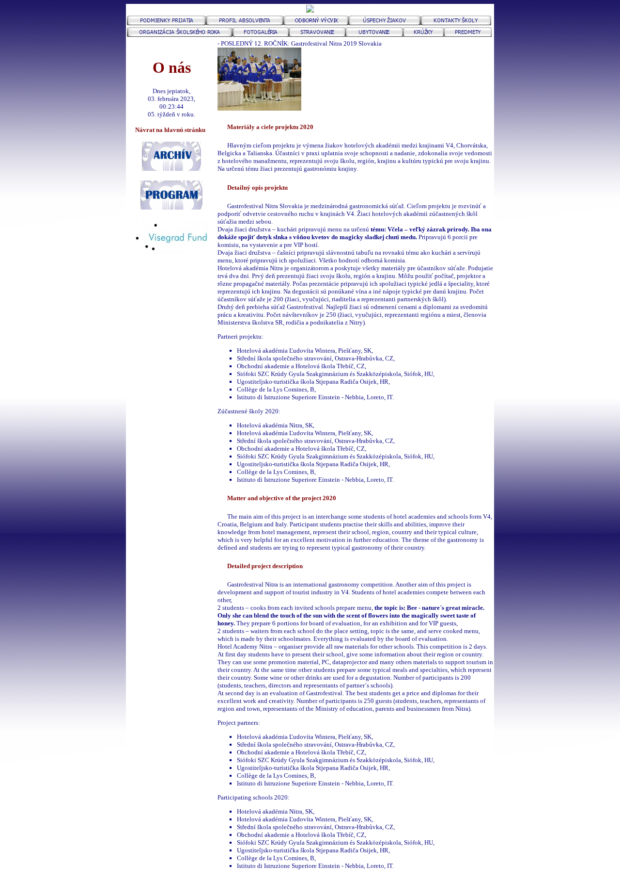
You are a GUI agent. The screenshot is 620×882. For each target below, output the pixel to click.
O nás (172, 67)
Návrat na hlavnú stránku (171, 129)
